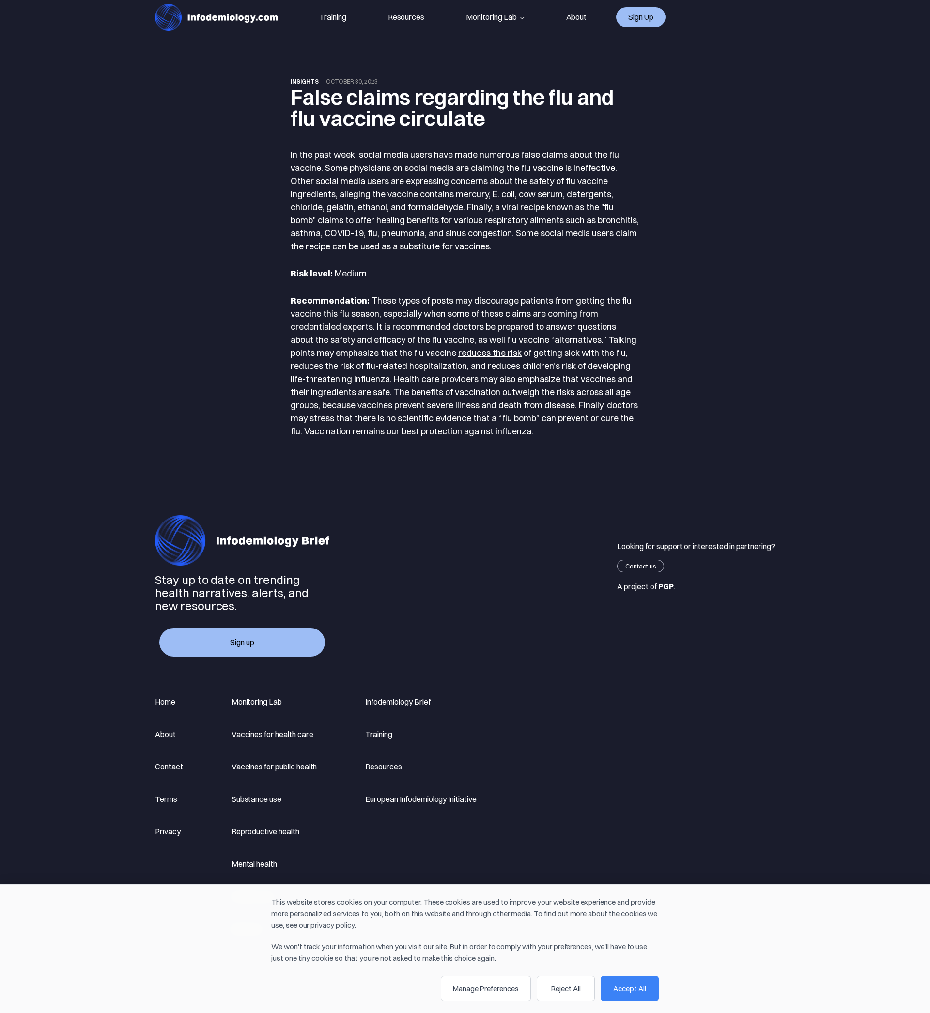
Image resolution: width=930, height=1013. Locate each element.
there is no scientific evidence (413, 418)
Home (165, 701)
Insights (305, 81)
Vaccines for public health (274, 766)
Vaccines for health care (272, 734)
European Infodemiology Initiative (420, 799)
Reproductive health (265, 831)
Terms (166, 799)
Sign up (640, 17)
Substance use (256, 799)
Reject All (566, 988)
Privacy (168, 831)
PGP (666, 586)
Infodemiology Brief (397, 701)
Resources (406, 17)
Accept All (629, 988)
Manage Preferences (486, 988)
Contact (169, 766)
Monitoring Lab (491, 17)
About (576, 17)
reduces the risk (490, 352)
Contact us (640, 566)
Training (332, 17)
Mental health (254, 864)
